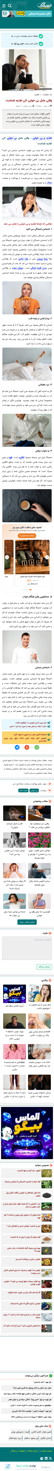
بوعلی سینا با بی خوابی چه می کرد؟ (14, 852)
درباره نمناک (32, 1451)
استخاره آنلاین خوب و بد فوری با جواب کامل (30, 734)
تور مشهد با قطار (31, 1438)
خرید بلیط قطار (15, 1438)
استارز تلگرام (46, 1438)
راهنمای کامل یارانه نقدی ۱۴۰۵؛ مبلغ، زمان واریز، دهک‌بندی (25, 739)
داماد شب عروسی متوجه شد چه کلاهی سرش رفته (39, 1064)
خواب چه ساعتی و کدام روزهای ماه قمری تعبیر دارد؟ (32, 1388)
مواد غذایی (23, 259)
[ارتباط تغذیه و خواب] (27, 430)
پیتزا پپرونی (42, 259)
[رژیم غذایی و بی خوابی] (27, 646)
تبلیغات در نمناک (18, 1451)
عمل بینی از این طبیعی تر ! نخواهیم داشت (31, 722)
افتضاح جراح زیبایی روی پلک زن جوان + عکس (39, 1033)
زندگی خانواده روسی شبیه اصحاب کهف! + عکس (39, 1094)
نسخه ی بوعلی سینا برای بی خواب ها (14, 913)
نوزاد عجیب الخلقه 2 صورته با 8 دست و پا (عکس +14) (15, 1035)
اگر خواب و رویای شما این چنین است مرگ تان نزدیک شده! (15, 884)
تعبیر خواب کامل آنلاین (41, 1432)
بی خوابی (12, 138)
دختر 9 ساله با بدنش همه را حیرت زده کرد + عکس (28, 726)
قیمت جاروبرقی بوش (20, 1432)
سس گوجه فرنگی (39, 268)
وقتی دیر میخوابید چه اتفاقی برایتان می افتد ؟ (39, 825)
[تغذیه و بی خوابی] (27, 203)
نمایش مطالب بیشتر (27, 922)
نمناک (49, 182)
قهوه (10, 457)
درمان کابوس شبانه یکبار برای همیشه (39, 882)
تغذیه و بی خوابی (42, 138)
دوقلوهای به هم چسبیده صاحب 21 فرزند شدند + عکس (14, 1066)
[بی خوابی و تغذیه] (27, 297)
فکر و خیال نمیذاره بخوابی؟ (14, 825)
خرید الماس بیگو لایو (14, 1006)
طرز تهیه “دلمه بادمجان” (42, 1382)
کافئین (21, 457)
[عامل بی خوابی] (27, 505)
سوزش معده (17, 268)
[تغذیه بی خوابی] (27, 364)
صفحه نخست (46, 1451)
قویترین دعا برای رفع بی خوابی (39, 913)
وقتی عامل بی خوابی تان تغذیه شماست (29, 100)
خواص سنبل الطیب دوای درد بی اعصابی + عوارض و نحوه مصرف (39, 854)
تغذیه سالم (23, 790)
